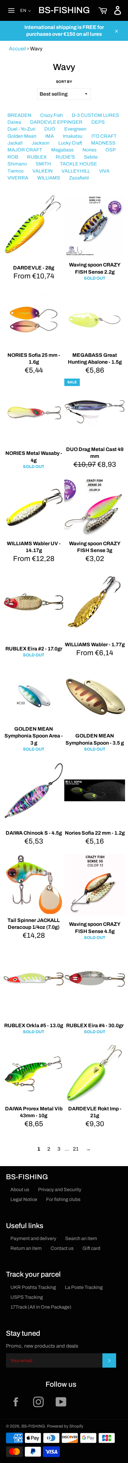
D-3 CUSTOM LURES (95, 115)
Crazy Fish (51, 115)
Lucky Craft (70, 142)
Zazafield (79, 177)
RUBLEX (37, 156)
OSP (110, 149)
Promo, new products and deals (42, 1346)
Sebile (91, 156)
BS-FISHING (64, 10)
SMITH (43, 163)
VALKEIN (42, 170)
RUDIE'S (65, 156)
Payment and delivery (33, 1238)
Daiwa (14, 122)
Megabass (62, 149)
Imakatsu (72, 136)
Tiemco (15, 170)
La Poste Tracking (84, 1287)
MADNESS (103, 142)
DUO (49, 128)
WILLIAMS (48, 177)
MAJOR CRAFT (24, 149)
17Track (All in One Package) (40, 1306)
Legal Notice (23, 1199)
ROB (12, 156)
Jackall (15, 142)
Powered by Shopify (65, 1426)
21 (76, 1149)
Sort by (64, 82)
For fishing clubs (63, 1199)
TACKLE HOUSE (78, 163)
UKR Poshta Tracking (33, 1287)
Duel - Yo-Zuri (21, 128)
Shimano (17, 163)
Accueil (17, 49)
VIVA (104, 170)
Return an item (26, 1248)
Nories (89, 149)
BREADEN (19, 115)
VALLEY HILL (76, 170)
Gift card (91, 1248)
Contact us (62, 1248)
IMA (49, 136)
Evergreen (75, 128)
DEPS (98, 122)
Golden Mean (21, 136)
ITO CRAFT (104, 136)
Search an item (81, 1238)
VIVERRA (17, 177)
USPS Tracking (26, 1297)
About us (19, 1189)
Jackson (40, 142)
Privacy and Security (59, 1189)
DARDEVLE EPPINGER (56, 122)
